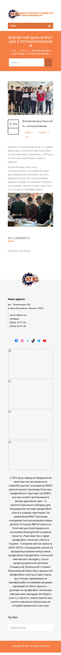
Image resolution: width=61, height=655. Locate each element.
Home (13, 51)
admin (28, 132)
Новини (24, 51)
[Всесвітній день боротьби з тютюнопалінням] (30, 114)
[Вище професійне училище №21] (30, 14)
